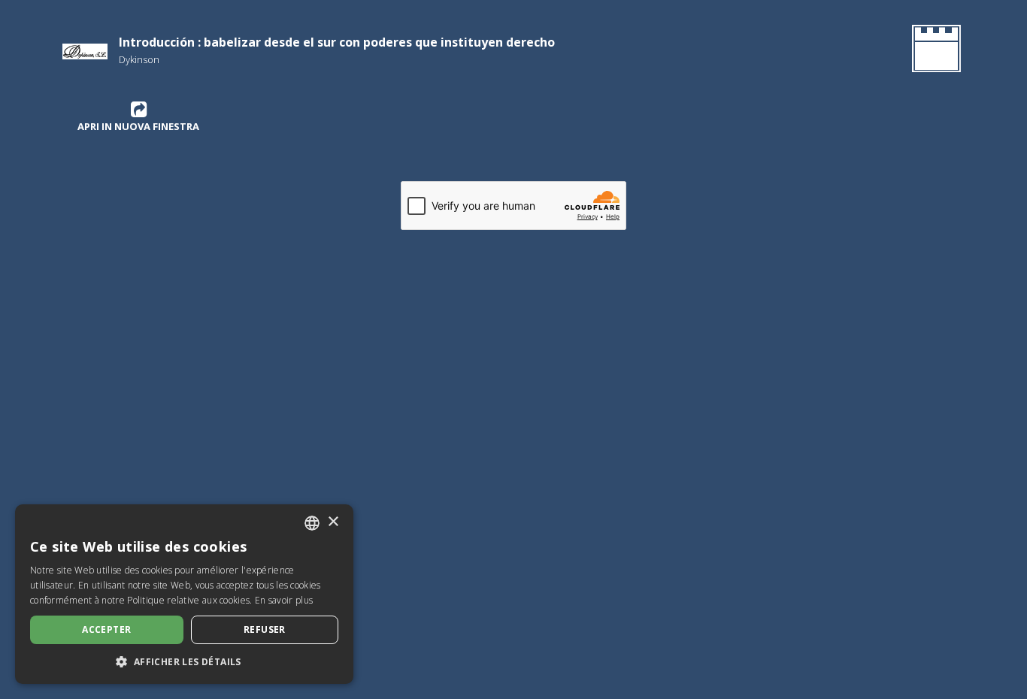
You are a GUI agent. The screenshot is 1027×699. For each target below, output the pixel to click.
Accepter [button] (106, 629)
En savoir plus (284, 600)
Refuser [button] (265, 629)
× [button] (332, 522)
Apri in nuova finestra (138, 126)
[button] (184, 661)
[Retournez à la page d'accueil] (933, 51)
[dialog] (184, 594)
